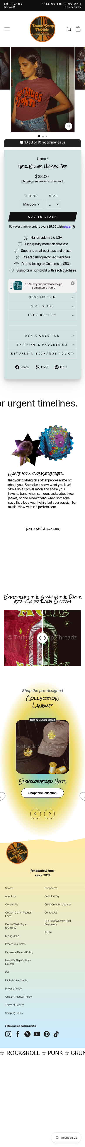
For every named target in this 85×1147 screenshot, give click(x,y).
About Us (10, 896)
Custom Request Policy (18, 996)
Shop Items (50, 888)
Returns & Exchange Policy (42, 353)
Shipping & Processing (42, 344)
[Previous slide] (35, 814)
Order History (52, 896)
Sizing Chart (12, 936)
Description (42, 297)
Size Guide (42, 306)
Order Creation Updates (57, 904)
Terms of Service (14, 1005)
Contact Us (11, 904)
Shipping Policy (14, 1013)
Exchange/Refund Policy (19, 952)
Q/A (7, 972)
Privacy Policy (13, 988)
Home (41, 159)
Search (9, 888)
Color (31, 196)
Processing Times (15, 944)
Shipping (27, 181)
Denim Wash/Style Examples (15, 926)
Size (53, 196)
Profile (48, 932)
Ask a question (42, 335)
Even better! (42, 315)
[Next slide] (49, 814)
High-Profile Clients (16, 980)
